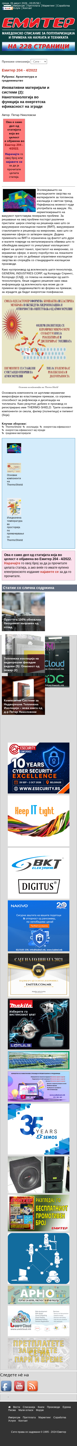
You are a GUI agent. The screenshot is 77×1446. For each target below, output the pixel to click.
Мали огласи (25, 1410)
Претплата (33, 5)
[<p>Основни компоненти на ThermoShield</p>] (14, 467)
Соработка (63, 5)
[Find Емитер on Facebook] (6, 1386)
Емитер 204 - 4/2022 (19, 70)
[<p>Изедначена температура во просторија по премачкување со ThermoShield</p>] (14, 506)
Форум (40, 1410)
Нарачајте (12, 154)
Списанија (29, 1407)
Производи (53, 1407)
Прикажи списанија (16, 61)
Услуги (16, 8)
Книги (41, 1407)
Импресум (19, 5)
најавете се (14, 161)
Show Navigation (6, 8)
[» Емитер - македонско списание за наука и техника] (38, 27)
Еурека (67, 1407)
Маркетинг (48, 5)
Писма (12, 1410)
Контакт (27, 8)
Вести (16, 1407)
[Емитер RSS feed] (33, 1386)
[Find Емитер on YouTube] (19, 1386)
